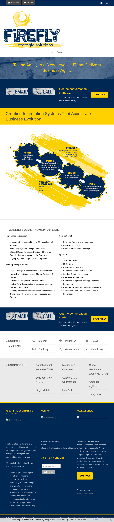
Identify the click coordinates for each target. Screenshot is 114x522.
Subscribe (15, 3)
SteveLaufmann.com (86, 493)
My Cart (30, 3)
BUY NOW (85, 476)
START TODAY (99, 94)
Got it (95, 520)
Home (51, 52)
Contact (60, 52)
